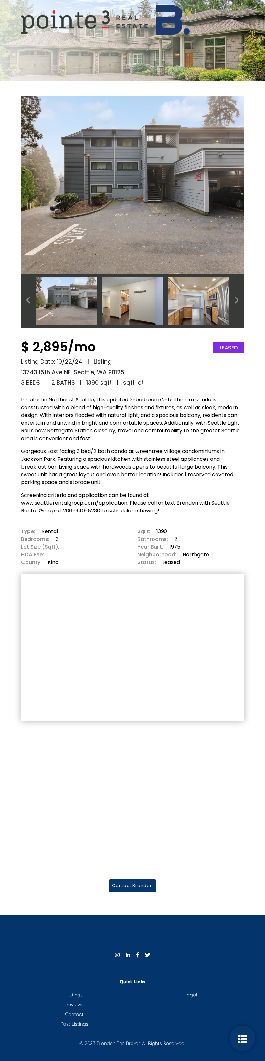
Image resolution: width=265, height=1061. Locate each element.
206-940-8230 (135, 935)
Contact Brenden (132, 886)
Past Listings (74, 1024)
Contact (74, 1014)
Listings (74, 995)
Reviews (74, 1004)
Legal (191, 995)
